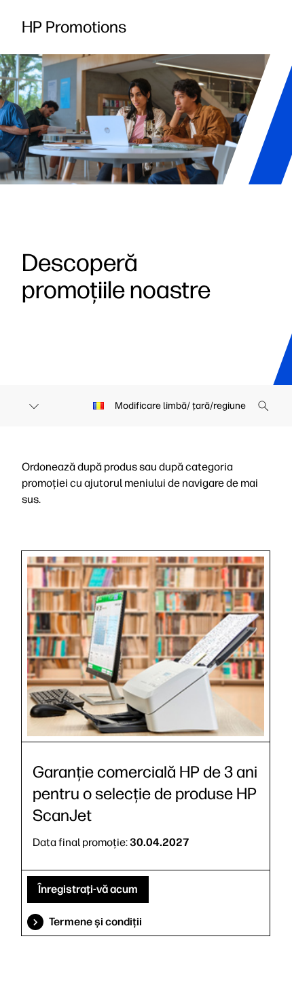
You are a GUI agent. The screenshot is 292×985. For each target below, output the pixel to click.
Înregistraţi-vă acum (88, 889)
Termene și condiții (95, 921)
